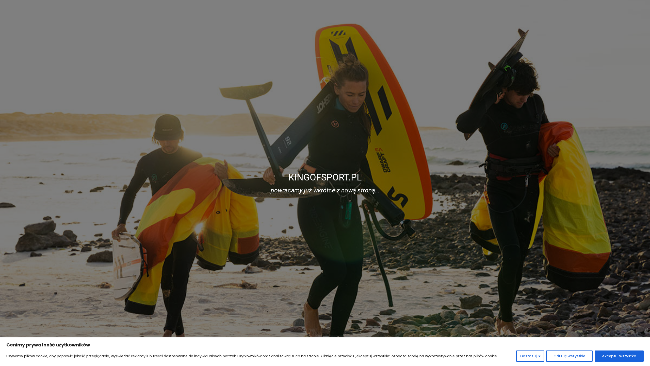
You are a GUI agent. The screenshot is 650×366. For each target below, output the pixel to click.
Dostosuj (528, 356)
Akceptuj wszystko (619, 356)
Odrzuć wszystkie (569, 356)
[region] (325, 351)
